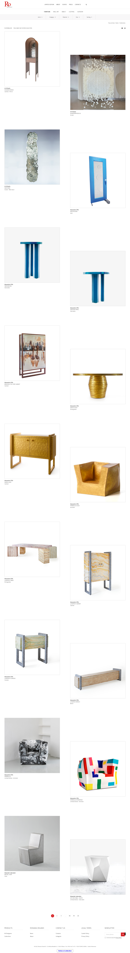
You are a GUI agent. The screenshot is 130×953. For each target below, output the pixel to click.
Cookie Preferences (92, 946)
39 (74, 916)
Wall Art (56, 12)
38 (69, 916)
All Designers (8, 933)
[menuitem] (49, 4)
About (31, 936)
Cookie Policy (85, 933)
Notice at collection (65, 951)
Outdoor (80, 12)
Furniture (47, 12)
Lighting (71, 12)
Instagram (58, 936)
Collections (7, 936)
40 (78, 916)
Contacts (58, 933)
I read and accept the (114, 937)
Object (64, 12)
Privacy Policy (85, 936)
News (31, 933)
